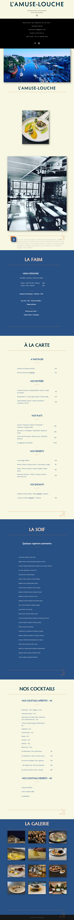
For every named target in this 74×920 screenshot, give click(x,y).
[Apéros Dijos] (37, 876)
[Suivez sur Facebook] (35, 43)
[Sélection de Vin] (37, 843)
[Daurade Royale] (58, 843)
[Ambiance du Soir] (16, 843)
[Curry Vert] (58, 876)
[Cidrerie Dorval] (58, 893)
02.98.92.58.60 (37, 26)
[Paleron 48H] (58, 860)
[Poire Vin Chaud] (16, 876)
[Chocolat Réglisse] (16, 893)
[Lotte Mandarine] (37, 893)
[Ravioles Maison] (37, 860)
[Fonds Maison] (16, 860)
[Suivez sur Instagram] (38, 43)
